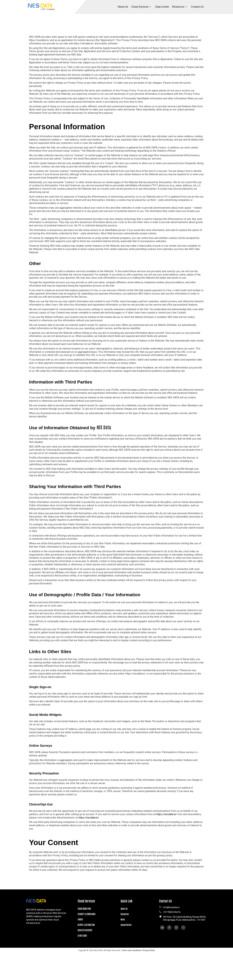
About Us (123, 6)
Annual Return (126, 924)
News (123, 919)
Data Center (162, 6)
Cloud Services (140, 6)
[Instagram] (176, 927)
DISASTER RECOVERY (85, 930)
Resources (125, 914)
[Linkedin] (162, 927)
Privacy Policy (149, 950)
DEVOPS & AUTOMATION (86, 924)
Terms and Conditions (131, 950)
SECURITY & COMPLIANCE (87, 914)
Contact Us (197, 6)
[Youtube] (183, 927)
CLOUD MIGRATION (84, 908)
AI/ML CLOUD (82, 935)
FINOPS (80, 919)
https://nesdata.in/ (166, 814)
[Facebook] (169, 927)
